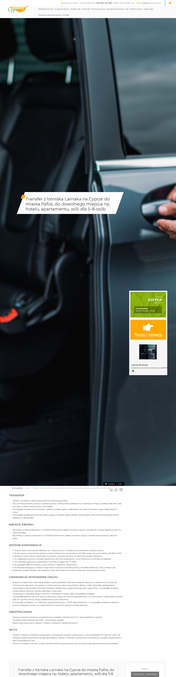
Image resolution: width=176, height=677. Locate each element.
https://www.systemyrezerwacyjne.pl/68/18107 (151, 368)
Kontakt (66, 15)
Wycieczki (86, 9)
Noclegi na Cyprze (62, 9)
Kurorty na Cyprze (98, 9)
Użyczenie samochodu (115, 9)
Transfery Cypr (75, 9)
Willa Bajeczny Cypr (46, 9)
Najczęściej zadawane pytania (50, 15)
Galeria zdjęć (148, 9)
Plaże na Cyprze (136, 9)
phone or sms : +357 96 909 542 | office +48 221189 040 (99, 3)
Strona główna (17, 488)
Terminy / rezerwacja (148, 334)
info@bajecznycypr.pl (150, 3)
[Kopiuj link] (133, 371)
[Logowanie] (170, 3)
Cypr (127, 9)
